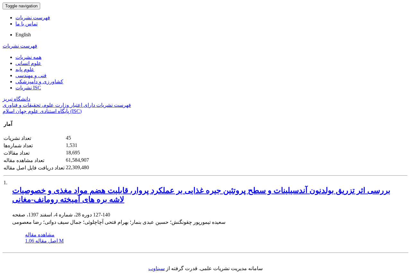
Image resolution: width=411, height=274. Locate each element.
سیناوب (156, 268)
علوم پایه (24, 69)
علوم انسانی (28, 63)
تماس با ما (26, 23)
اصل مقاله (44, 240)
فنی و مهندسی (31, 75)
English (23, 34)
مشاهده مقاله (40, 234)
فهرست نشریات (32, 17)
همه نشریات (28, 57)
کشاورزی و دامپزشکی (39, 81)
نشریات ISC (28, 87)
